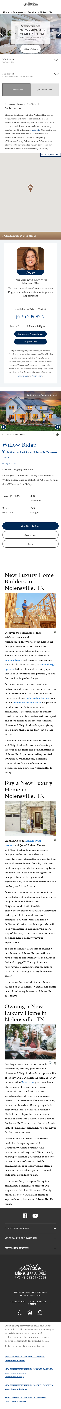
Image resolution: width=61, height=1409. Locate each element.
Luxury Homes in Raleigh (14, 1376)
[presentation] (1, 33)
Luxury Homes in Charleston (16, 1389)
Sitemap (32, 1304)
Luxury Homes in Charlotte (15, 1373)
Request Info (31, 534)
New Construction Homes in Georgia (25, 1357)
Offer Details (30, 48)
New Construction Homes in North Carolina (29, 1369)
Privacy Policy (38, 1302)
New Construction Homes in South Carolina (29, 1385)
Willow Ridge (19, 444)
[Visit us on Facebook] (25, 1216)
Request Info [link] (30, 341)
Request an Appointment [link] (30, 333)
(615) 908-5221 (10, 463)
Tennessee (18, 12)
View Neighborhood (30, 526)
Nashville (31, 12)
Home (6, 12)
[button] (30, 188)
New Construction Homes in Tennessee (25, 1397)
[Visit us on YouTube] (35, 1216)
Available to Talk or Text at (30, 309)
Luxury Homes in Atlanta (15, 1360)
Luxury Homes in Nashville (15, 1401)
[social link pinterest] (57, 435)
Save (30, 543)
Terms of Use (18, 1302)
